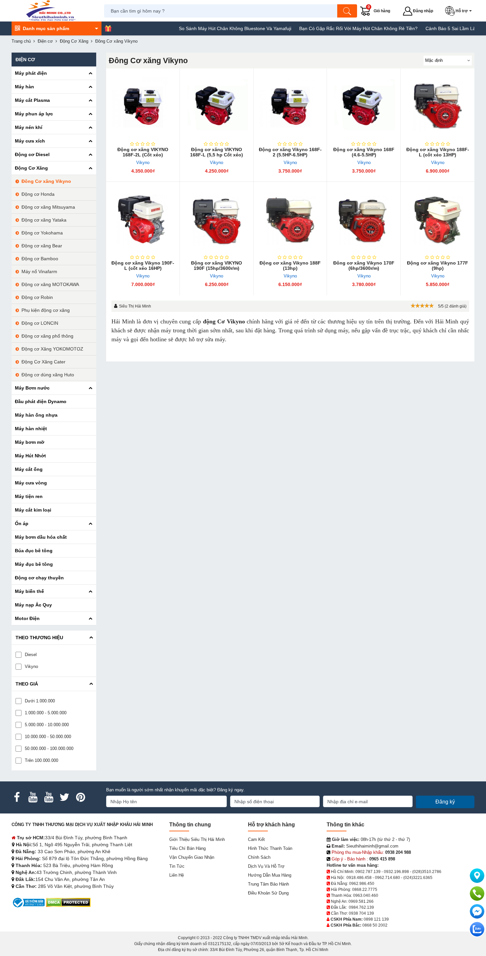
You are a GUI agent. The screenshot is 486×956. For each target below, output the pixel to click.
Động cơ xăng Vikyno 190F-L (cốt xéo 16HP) (142, 265)
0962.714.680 (387, 877)
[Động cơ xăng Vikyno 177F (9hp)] (437, 218)
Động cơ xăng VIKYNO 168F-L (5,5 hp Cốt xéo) (216, 152)
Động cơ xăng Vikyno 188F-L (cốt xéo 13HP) (437, 152)
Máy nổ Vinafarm (39, 271)
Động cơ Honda (38, 194)
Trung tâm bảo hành (268, 884)
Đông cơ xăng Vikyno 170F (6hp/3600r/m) (363, 265)
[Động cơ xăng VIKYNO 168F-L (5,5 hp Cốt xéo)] (216, 105)
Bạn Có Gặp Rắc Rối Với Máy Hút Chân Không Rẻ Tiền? (343, 28)
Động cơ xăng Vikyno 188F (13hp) (290, 265)
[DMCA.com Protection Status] (68, 902)
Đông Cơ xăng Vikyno (46, 181)
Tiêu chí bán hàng (187, 848)
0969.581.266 (361, 901)
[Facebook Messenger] (477, 911)
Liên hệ (176, 875)
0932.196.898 (396, 871)
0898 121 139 (376, 919)
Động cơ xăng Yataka (43, 220)
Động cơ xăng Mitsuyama (48, 207)
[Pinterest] (80, 797)
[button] (459, 11)
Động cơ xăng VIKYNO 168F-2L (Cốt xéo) (142, 152)
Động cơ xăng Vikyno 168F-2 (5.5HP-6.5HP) (290, 152)
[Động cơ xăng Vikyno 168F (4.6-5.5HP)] (363, 105)
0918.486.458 (359, 877)
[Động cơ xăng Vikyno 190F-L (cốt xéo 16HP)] (143, 218)
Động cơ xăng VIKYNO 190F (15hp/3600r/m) (216, 265)
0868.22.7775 (364, 889)
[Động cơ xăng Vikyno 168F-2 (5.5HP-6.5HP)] (290, 105)
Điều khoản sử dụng (268, 893)
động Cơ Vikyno (224, 321)
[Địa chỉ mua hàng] (477, 876)
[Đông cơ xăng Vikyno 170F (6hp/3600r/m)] (363, 218)
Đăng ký (445, 802)
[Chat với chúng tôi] (477, 929)
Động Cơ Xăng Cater (43, 361)
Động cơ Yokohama (42, 232)
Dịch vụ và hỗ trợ (266, 866)
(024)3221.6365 (417, 877)
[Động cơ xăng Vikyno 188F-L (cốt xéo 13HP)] (437, 105)
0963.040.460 (365, 895)
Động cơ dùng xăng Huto (47, 374)
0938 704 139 (361, 913)
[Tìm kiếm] (347, 11)
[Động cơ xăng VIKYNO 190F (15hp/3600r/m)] (216, 218)
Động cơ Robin (37, 297)
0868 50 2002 (374, 925)
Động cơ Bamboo (39, 258)
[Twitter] (64, 797)
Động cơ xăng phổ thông (47, 336)
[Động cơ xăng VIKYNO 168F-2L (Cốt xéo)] (143, 105)
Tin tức (176, 866)
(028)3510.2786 (426, 871)
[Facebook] (17, 797)
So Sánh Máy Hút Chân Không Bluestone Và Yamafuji (219, 28)
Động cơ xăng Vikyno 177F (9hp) (437, 265)
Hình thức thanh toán (270, 848)
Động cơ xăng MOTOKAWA (50, 284)
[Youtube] (32, 797)
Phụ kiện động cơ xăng (45, 310)
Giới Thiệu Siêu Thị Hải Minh (197, 839)
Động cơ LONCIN (39, 323)
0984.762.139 (361, 907)
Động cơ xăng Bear (41, 245)
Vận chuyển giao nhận (191, 857)
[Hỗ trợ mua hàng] (477, 893)
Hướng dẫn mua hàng (269, 875)
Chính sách (259, 857)
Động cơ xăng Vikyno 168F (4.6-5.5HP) (363, 152)
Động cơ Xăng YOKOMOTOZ (52, 349)
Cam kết (256, 839)
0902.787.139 (368, 871)
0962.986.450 (361, 883)
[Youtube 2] (48, 797)
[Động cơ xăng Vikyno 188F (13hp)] (290, 218)
